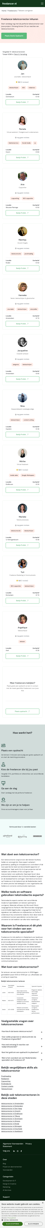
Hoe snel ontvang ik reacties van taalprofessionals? (15, 1045)
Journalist (10, 309)
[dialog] (22, 1214)
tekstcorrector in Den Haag (11, 1108)
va (35, 143)
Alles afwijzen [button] (33, 1224)
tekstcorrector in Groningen (11, 1119)
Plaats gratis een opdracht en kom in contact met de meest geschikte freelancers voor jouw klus (22, 687)
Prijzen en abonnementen (12, 1167)
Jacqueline (22, 350)
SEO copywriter (28, 198)
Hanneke (23, 295)
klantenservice (13, 143)
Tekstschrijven (6, 1089)
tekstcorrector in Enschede (11, 1129)
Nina (22, 406)
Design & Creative (9, 1184)
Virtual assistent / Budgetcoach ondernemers (22, 132)
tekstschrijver (13, 88)
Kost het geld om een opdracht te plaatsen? (20, 1052)
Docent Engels (23, 243)
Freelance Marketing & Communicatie (22, 575)
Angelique (22, 627)
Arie (22, 184)
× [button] (42, 1203)
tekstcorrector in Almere (10, 1121)
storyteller (33, 309)
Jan (22, 74)
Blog (4, 1164)
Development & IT (9, 1181)
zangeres (16, 364)
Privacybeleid (12, 1218)
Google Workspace (28, 475)
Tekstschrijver (22, 631)
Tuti (22, 572)
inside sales (14, 475)
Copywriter (22, 187)
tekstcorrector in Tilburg (10, 1116)
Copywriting (5, 1081)
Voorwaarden (8, 1170)
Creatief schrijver (22, 354)
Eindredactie (6, 1084)
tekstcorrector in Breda (10, 1124)
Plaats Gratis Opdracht (14, 36)
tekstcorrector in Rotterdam (12, 1106)
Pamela (22, 129)
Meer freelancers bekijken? (22, 683)
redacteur (32, 88)
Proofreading (6, 1076)
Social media (26, 143)
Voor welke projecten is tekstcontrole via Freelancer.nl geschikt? (19, 1038)
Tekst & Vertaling (20, 54)
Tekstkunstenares (23, 520)
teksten (22, 641)
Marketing (6, 1187)
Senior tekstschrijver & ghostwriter (23, 298)
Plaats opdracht (21, 711)
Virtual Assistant (22, 464)
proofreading (29, 254)
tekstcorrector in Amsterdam (12, 1103)
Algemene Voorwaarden (13, 1144)
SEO (23, 88)
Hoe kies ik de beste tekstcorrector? (17, 1031)
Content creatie (7, 1086)
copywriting (15, 198)
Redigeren (5, 1079)
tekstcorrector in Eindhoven (11, 1113)
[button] (22, 1220)
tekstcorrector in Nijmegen (11, 1126)
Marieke (22, 517)
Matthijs (22, 240)
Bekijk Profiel (21, 102)
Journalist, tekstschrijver (22, 77)
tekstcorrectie (16, 254)
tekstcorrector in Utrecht (10, 1111)
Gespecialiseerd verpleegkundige (22, 409)
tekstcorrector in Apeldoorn (12, 1131)
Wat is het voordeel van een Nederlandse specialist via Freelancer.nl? (19, 1059)
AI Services (7, 1190)
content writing (29, 420)
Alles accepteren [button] (12, 1224)
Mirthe (22, 461)
